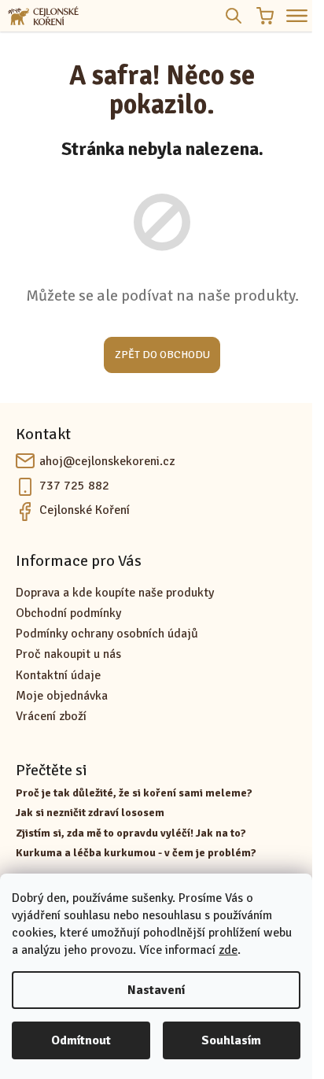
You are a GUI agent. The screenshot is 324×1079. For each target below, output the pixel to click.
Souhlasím (231, 1040)
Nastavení (156, 990)
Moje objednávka (62, 696)
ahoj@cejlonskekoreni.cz (107, 461)
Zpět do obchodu (162, 354)
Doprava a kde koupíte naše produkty (115, 592)
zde (228, 950)
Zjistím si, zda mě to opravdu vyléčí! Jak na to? (131, 833)
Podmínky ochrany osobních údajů (107, 633)
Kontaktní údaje (58, 675)
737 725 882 (74, 485)
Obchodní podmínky (68, 613)
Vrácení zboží (51, 716)
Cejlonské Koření (84, 510)
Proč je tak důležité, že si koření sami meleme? (134, 793)
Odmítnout (81, 1040)
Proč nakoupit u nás (68, 654)
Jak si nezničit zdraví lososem (90, 812)
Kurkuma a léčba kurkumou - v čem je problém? (136, 853)
